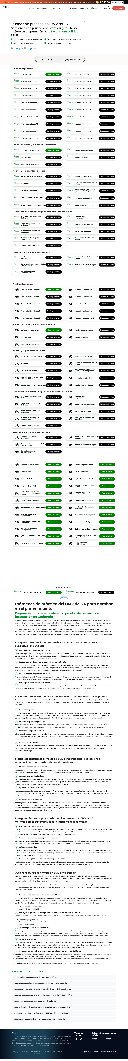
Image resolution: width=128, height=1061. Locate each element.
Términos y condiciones (108, 1052)
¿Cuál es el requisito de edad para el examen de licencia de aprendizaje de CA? (43, 1007)
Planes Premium (56, 8)
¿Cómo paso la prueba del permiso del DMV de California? (35, 1001)
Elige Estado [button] (41, 8)
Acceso (104, 8)
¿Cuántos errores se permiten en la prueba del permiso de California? (39, 1019)
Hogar (31, 8)
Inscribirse (119, 8)
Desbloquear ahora (107, 74)
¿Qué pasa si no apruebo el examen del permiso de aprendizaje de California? (42, 989)
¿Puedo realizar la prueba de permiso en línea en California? (36, 977)
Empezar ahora (53, 592)
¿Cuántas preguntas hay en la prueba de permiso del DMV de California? (40, 983)
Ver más (63, 597)
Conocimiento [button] (70, 8)
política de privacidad (91, 1052)
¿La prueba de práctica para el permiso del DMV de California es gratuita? (41, 1013)
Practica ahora (53, 74)
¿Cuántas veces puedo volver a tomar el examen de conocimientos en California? (44, 995)
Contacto (84, 8)
